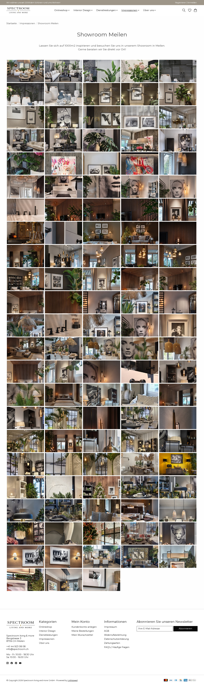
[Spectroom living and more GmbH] (18, 10)
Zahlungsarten (112, 643)
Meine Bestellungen (83, 631)
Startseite (11, 23)
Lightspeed (73, 680)
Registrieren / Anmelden (186, 2)
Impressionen (27, 23)
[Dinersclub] (176, 680)
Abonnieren (185, 628)
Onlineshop (45, 627)
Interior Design (47, 631)
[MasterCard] (166, 680)
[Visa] (171, 680)
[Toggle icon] (184, 10)
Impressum (110, 627)
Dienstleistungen (48, 635)
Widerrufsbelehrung (115, 635)
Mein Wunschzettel (82, 635)
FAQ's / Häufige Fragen (116, 647)
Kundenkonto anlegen (84, 627)
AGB (106, 631)
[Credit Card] (180, 680)
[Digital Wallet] (192, 680)
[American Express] (186, 680)
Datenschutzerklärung (116, 639)
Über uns (44, 643)
